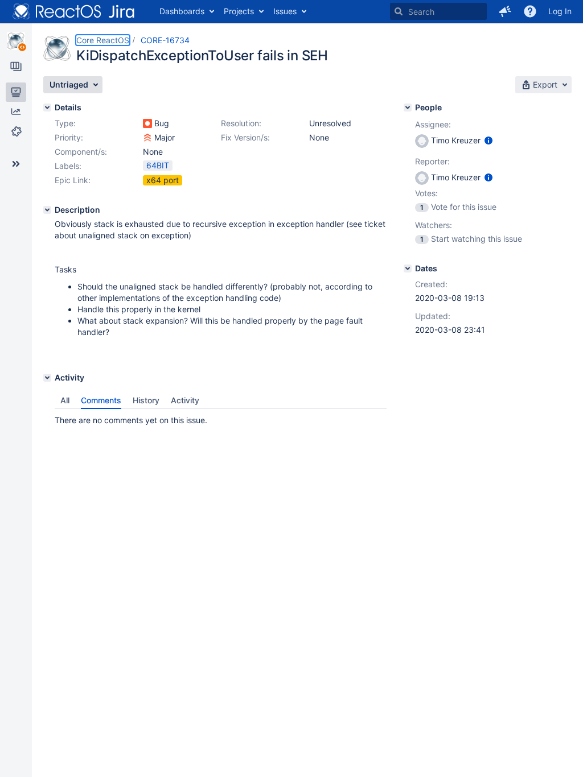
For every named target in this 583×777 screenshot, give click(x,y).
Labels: (68, 166)
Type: (65, 123)
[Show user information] (488, 140)
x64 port (162, 180)
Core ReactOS (102, 40)
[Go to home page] (74, 11)
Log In (560, 11)
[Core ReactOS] (16, 41)
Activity (185, 400)
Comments (101, 400)
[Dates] (408, 268)
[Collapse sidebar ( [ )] (16, 163)
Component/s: (81, 151)
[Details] (47, 107)
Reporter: (432, 161)
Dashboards (181, 11)
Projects (239, 11)
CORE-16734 (165, 40)
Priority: (69, 137)
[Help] (530, 11)
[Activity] (47, 378)
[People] (408, 107)
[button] (505, 11)
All (64, 400)
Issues (285, 11)
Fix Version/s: (245, 137)
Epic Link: (73, 180)
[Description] (47, 210)
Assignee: (433, 124)
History (146, 400)
